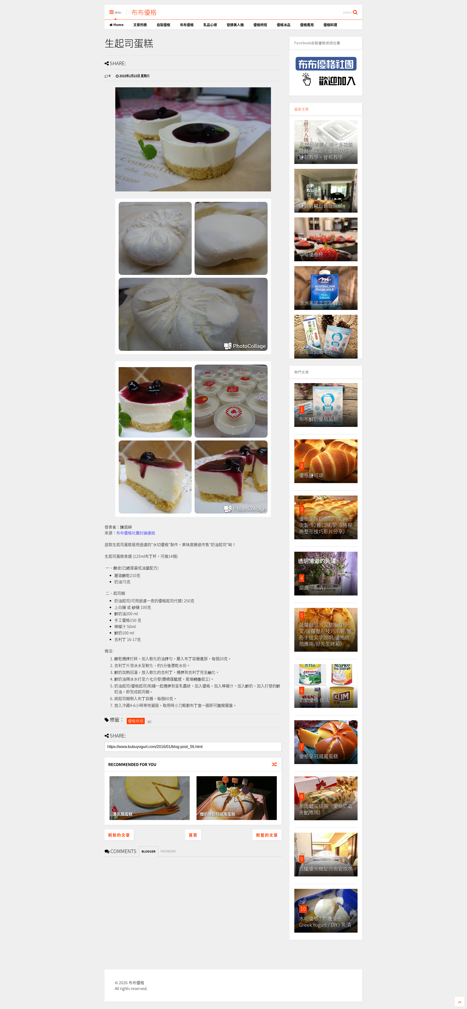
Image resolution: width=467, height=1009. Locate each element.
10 (303, 908)
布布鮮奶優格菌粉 (318, 419)
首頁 (193, 835)
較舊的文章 (267, 835)
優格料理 (330, 24)
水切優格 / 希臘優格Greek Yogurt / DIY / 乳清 (325, 921)
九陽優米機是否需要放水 (326, 868)
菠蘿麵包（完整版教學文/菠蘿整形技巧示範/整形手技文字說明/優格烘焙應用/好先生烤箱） (325, 634)
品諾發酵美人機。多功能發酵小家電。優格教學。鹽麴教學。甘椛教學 (326, 151)
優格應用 (307, 24)
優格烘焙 (260, 24)
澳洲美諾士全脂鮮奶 (321, 302)
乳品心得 (210, 24)
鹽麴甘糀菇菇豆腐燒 (321, 205)
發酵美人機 (235, 24)
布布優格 (144, 12)
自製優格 (163, 24)
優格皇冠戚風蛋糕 (318, 756)
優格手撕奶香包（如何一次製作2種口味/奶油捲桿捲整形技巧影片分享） (326, 525)
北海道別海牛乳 (316, 351)
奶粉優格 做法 (314, 699)
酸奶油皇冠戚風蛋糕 (217, 814)
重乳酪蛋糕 (123, 814)
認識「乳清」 (313, 587)
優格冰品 (283, 24)
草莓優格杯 (311, 254)
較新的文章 (119, 835)
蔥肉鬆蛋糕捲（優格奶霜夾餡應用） (326, 809)
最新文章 (301, 109)
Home (118, 24)
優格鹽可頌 (311, 475)
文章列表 (140, 24)
